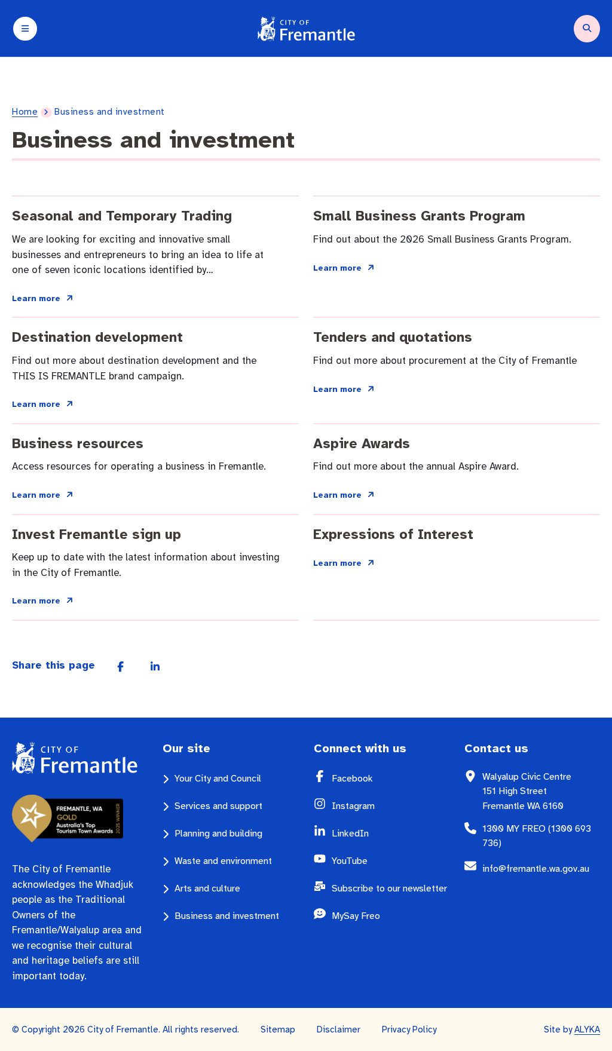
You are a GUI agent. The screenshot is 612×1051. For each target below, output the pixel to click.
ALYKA (587, 1029)
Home (25, 111)
